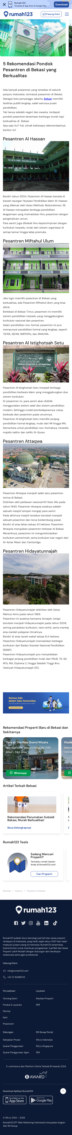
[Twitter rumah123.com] (23, 923)
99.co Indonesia (44, 1039)
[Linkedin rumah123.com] (46, 923)
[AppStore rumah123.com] (14, 1100)
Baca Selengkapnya (19, 827)
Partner (7, 1011)
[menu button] (67, 14)
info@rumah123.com (17, 970)
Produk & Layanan (12, 1004)
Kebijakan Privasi (11, 1039)
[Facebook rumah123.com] (16, 923)
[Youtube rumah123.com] (38, 923)
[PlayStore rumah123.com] (41, 1100)
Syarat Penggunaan (13, 1046)
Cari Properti (44, 874)
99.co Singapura (44, 1046)
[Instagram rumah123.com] (31, 923)
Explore (18, 891)
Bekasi (48, 98)
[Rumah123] (18, 14)
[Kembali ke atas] (63, 1091)
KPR (38, 1004)
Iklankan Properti (44, 998)
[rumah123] (36, 910)
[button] (4, 4)
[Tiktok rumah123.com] (55, 923)
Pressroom (8, 1023)
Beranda (7, 891)
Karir (5, 1017)
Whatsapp (20, 772)
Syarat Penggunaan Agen (16, 1052)
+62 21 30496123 (16, 977)
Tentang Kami (10, 998)
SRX (38, 1052)
